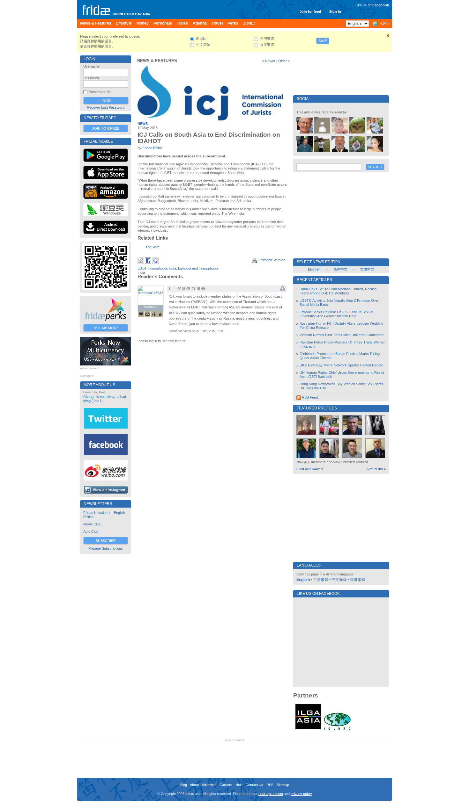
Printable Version (271, 260)
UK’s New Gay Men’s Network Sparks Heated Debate (341, 365)
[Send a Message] (147, 314)
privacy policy (301, 794)
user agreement (270, 794)
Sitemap (283, 785)
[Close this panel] (388, 37)
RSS (269, 785)
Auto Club (90, 531)
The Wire (152, 247)
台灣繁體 (320, 579)
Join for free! (310, 11)
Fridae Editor (152, 148)
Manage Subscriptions (105, 548)
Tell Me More (106, 328)
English (303, 579)
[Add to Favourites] (160, 314)
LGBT (142, 268)
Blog (183, 785)
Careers (226, 785)
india (172, 268)
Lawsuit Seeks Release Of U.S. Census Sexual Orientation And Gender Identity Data (336, 314)
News (143, 124)
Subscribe (105, 541)
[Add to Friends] (154, 314)
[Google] (155, 262)
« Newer (268, 61)
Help (238, 785)
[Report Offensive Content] (282, 289)
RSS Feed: (310, 397)
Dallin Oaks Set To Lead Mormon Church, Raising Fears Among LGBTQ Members (338, 291)
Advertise (209, 785)
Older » (284, 61)
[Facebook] (148, 262)
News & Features (157, 60)
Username (91, 66)
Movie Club (91, 524)
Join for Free (105, 128)
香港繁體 (357, 579)
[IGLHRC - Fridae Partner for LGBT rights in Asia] (337, 729)
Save (322, 41)
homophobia (157, 268)
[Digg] (141, 262)
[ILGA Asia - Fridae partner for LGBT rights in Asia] (308, 729)
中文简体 (339, 579)
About (194, 785)
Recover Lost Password (105, 107)
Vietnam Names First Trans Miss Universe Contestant (341, 335)
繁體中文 (367, 269)
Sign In (335, 11)
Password (91, 78)
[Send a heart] (141, 314)
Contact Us (254, 785)
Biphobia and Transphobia (198, 268)
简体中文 (340, 269)
